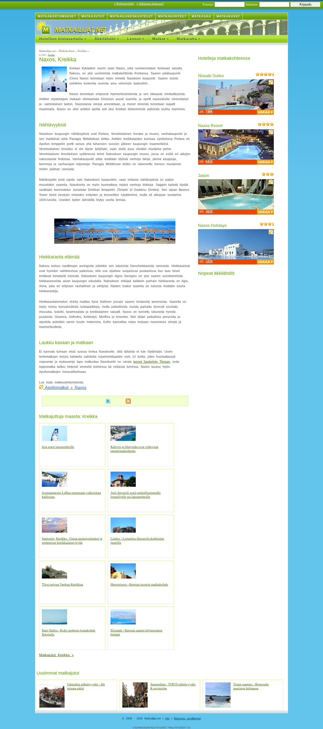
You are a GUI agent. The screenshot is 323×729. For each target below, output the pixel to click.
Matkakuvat (228, 16)
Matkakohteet (172, 16)
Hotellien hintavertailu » (63, 39)
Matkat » (160, 39)
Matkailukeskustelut (131, 16)
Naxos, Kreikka (57, 59)
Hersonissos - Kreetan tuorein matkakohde (139, 584)
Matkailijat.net (48, 50)
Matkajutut (93, 16)
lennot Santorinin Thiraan (151, 361)
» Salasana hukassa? (150, 4)
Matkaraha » (189, 39)
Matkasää (201, 16)
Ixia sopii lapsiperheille (58, 447)
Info (167, 718)
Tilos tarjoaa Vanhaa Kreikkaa (62, 584)
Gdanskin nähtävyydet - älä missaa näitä (86, 686)
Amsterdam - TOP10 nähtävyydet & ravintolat (173, 686)
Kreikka (83, 50)
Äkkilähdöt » (107, 39)
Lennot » (136, 39)
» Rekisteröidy (124, 4)
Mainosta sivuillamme (187, 718)
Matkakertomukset (57, 16)
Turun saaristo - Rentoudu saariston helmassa (251, 686)
